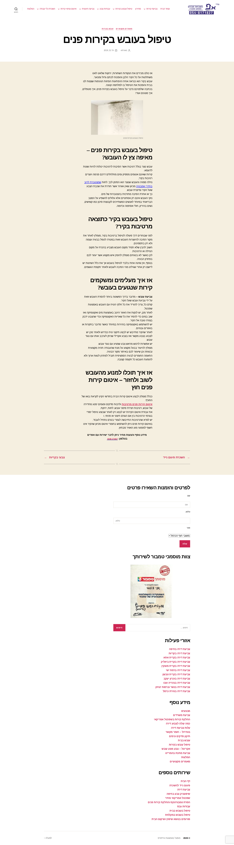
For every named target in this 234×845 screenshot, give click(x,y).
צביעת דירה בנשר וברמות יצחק (172, 687)
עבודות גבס (183, 806)
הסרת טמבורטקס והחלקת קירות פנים (169, 802)
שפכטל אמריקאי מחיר (177, 798)
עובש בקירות (107, 29)
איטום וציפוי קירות (68, 9)
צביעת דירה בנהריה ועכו (176, 682)
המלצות (30, 9)
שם (188, 496)
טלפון (188, 512)
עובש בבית (184, 740)
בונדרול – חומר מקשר (178, 732)
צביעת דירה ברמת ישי (178, 670)
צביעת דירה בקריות (179, 653)
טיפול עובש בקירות (123, 9)
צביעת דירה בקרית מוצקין (175, 665)
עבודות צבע (105, 9)
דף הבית (185, 781)
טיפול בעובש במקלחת (177, 814)
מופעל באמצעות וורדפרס (169, 838)
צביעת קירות (151, 9)
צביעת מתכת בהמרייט (177, 753)
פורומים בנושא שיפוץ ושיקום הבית (171, 819)
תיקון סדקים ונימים (179, 736)
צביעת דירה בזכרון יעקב (177, 678)
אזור (188, 528)
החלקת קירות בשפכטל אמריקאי (172, 719)
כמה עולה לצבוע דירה (178, 723)
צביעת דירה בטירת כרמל (176, 691)
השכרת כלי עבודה (47, 9)
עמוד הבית (165, 9)
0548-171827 (112, 439)
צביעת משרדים (181, 715)
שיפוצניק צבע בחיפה (178, 793)
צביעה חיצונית (88, 9)
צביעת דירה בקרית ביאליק (175, 661)
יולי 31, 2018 (109, 50)
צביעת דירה (183, 789)
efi (122, 50)
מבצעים (185, 711)
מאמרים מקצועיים (124, 29)
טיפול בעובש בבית (180, 810)
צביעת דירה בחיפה (179, 649)
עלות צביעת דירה (180, 727)
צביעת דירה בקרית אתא (176, 657)
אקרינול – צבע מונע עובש (176, 748)
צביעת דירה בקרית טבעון (176, 674)
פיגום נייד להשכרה (179, 785)
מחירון (138, 9)
